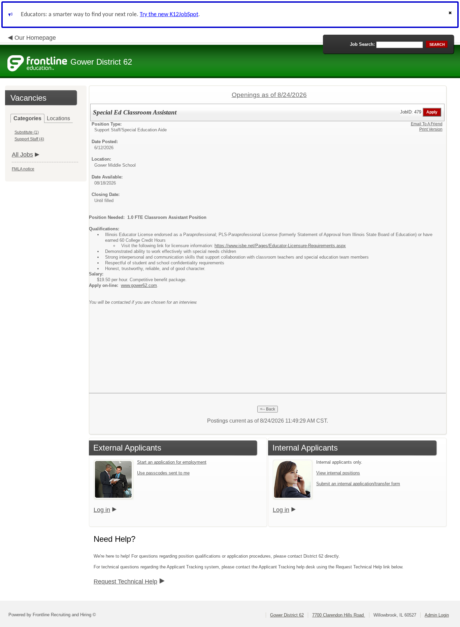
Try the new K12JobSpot (169, 14)
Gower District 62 (287, 615)
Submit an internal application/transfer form (358, 483)
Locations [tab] (58, 118)
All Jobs (22, 154)
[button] (451, 15)
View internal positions (338, 472)
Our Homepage (35, 37)
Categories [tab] (27, 118)
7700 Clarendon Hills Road (338, 615)
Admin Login (437, 615)
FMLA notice (23, 169)
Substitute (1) (26, 132)
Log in (102, 510)
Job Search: (362, 44)
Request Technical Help (125, 582)
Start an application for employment (171, 462)
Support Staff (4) (29, 139)
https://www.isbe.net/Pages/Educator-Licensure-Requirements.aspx (280, 245)
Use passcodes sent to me (163, 472)
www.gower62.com (139, 285)
